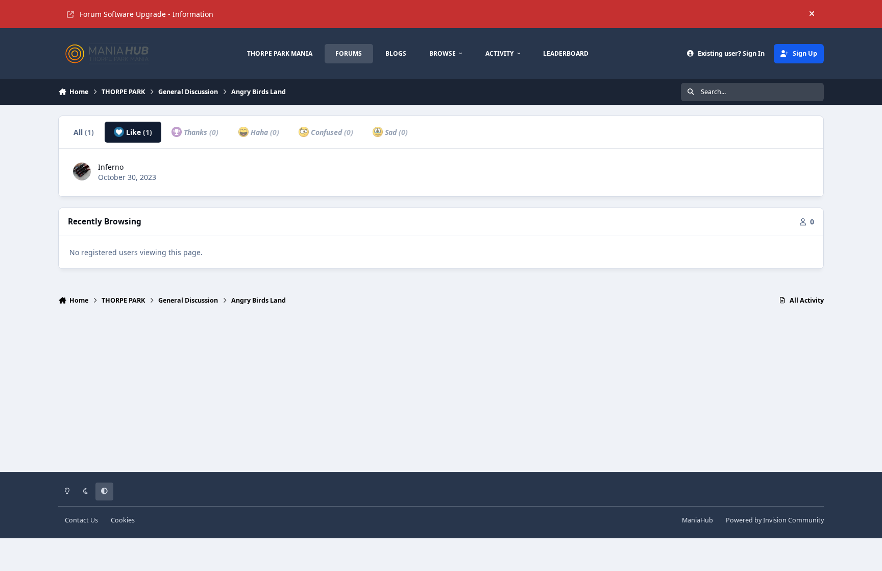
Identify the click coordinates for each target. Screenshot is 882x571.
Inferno (111, 167)
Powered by (775, 520)
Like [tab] (138, 132)
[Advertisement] (441, 393)
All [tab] (84, 132)
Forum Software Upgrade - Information (146, 14)
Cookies (123, 520)
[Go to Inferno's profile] (82, 171)
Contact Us (81, 520)
